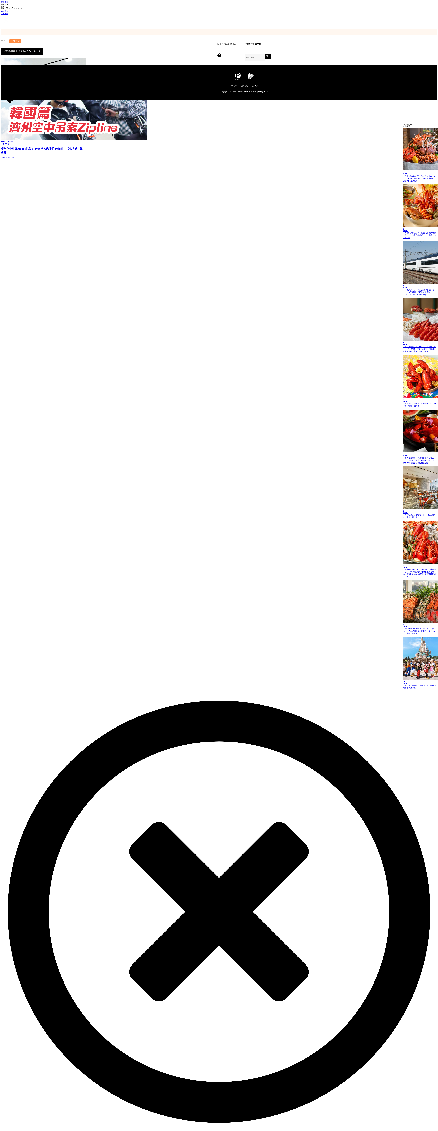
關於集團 (4, 2)
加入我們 (254, 86)
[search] (2, 25)
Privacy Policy (263, 92)
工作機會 (4, 14)
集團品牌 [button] (4, 4)
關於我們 (234, 86)
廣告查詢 (4, 11)
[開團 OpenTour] (5, 23)
